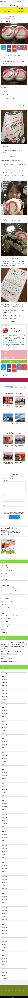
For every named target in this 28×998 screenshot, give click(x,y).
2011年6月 (4, 950)
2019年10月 (5, 696)
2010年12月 (5, 967)
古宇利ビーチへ (18, 423)
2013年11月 (5, 888)
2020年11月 (5, 685)
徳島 (4, 573)
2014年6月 (4, 868)
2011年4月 (4, 955)
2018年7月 (4, 730)
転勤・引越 (5, 629)
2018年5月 (4, 736)
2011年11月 (5, 936)
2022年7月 (4, 674)
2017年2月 (4, 778)
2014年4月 (4, 874)
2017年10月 (5, 755)
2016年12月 (5, 783)
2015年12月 (5, 817)
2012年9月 (4, 924)
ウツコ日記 (14, 6)
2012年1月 (4, 930)
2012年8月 (4, 927)
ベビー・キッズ (6, 593)
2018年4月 (4, 738)
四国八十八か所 (6, 570)
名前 (4, 496)
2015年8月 (4, 829)
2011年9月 (4, 941)
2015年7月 (4, 831)
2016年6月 (4, 800)
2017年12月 (5, 750)
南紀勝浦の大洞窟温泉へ (19, 462)
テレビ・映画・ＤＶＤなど (9, 590)
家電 (4, 596)
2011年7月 (4, 947)
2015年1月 (4, 848)
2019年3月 (4, 710)
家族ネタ (5, 626)
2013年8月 (4, 896)
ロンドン (5, 567)
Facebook (9, 49)
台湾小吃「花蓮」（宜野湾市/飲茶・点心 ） (15, 388)
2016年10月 (5, 789)
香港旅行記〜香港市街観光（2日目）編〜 (10, 654)
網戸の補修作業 (9, 386)
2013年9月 (4, 893)
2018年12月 (5, 719)
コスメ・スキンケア (7, 587)
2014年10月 (5, 857)
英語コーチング (4, 993)
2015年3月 (4, 843)
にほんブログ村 (5, 534)
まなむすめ (5, 618)
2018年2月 (4, 744)
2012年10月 (5, 922)
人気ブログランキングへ (12, 531)
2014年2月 (4, 879)
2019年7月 (4, 702)
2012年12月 (5, 919)
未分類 (3, 632)
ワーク (4, 621)
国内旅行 (5, 607)
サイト (4, 505)
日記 (7, 8)
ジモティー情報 (7, 990)
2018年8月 (4, 727)
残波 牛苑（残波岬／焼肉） (8, 405)
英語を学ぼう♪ (21, 11)
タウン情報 (21, 8)
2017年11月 (5, 752)
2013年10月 (5, 891)
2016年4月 (4, 806)
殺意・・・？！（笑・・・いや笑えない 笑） (11, 651)
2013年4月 (4, 907)
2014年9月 (4, 860)
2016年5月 (4, 803)
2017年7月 (4, 764)
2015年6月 (4, 834)
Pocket (24, 48)
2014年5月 (4, 871)
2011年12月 (5, 933)
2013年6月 (4, 902)
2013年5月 (4, 905)
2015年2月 (4, 845)
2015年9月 (4, 826)
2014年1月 (4, 882)
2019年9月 (4, 699)
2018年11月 (5, 721)
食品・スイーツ (6, 601)
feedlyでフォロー (14, 361)
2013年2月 (4, 913)
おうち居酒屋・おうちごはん (9, 615)
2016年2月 (4, 812)
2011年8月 (4, 944)
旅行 (3, 604)
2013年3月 (4, 910)
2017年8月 (4, 761)
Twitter (4, 48)
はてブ (19, 47)
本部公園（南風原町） (19, 406)
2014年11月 (5, 854)
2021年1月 (4, 682)
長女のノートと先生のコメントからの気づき (11, 642)
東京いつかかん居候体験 (6, 658)
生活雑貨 (5, 598)
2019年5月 (4, 707)
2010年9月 (4, 975)
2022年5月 (4, 676)
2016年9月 (4, 792)
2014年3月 (4, 876)
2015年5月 (4, 837)
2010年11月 (5, 969)
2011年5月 (4, 953)
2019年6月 (4, 705)
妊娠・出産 (5, 624)
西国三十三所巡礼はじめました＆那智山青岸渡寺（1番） (8, 463)
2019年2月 (4, 713)
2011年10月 (5, 938)
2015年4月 (4, 840)
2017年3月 (4, 775)
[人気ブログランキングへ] (4, 531)
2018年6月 (4, 733)
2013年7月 (4, 899)
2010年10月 (5, 972)
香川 (4, 582)
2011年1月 (4, 964)
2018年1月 (4, 747)
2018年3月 (4, 741)
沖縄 (6, 375)
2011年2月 (4, 961)
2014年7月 (4, 865)
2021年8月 (4, 679)
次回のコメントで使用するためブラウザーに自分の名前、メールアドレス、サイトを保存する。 (14, 513)
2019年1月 (4, 716)
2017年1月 (4, 781)
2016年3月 (4, 809)
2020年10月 (5, 688)
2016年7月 (4, 798)
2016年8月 (4, 795)
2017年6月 (4, 767)
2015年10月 (5, 823)
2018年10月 (5, 724)
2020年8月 (4, 690)
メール (5, 500)
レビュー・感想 (7, 11)
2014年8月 (4, 862)
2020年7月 (4, 693)
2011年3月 (4, 958)
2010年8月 (4, 978)
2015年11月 (5, 820)
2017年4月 (4, 772)
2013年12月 (5, 885)
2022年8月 (4, 671)
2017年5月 (4, 769)
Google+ (14, 49)
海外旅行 (5, 610)
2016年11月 (5, 786)
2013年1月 (4, 916)
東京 (4, 576)
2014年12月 (5, 851)
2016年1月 (4, 814)
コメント (5, 480)
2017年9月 (4, 758)
